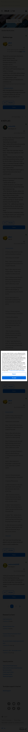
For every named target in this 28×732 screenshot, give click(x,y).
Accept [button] (14, 378)
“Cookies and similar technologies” (17, 370)
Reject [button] (14, 374)
